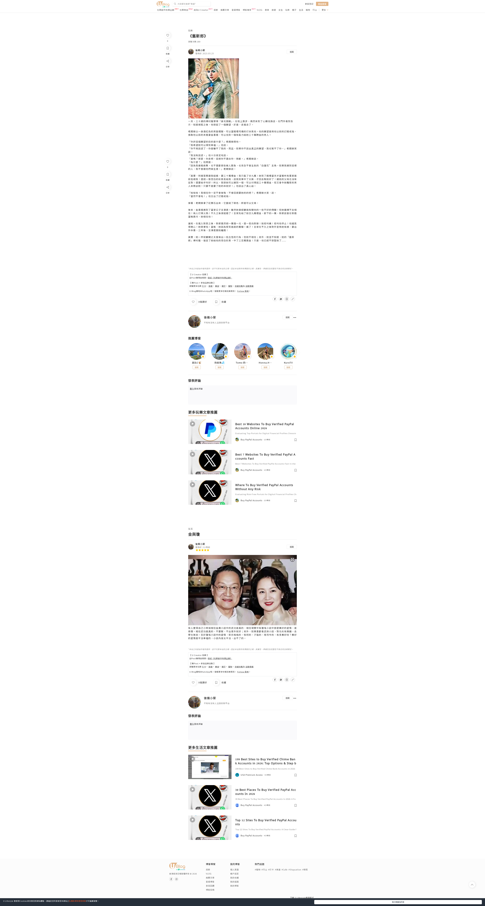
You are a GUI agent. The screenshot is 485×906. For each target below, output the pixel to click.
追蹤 (292, 51)
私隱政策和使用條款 (77, 901)
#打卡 (271, 869)
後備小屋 (200, 50)
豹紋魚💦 (219, 362)
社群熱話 (184, 9)
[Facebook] (167, 194)
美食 (267, 9)
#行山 (264, 869)
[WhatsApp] (167, 201)
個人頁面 (234, 869)
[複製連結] (167, 215)
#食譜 (278, 869)
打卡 (204, 286)
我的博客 (234, 885)
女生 (280, 9)
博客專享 (247, 9)
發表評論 (196, 388)
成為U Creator (201, 9)
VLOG (259, 9)
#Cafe (284, 869)
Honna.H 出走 (265, 362)
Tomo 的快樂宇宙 (242, 362)
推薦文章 (225, 9)
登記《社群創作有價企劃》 (220, 277)
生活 (301, 9)
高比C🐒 (196, 362)
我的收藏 (234, 877)
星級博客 (236, 9)
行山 (315, 9)
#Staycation (294, 869)
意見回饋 (210, 885)
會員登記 (309, 3)
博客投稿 (210, 889)
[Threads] (167, 208)
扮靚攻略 (239, 286)
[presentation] (188, 352)
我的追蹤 (234, 881)
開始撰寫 (322, 3)
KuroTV (288, 362)
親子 (294, 9)
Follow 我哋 (243, 291)
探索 (216, 9)
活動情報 (249, 286)
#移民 (305, 869)
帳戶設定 (234, 873)
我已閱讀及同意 (398, 902)
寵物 (308, 9)
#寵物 (257, 869)
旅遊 (274, 9)
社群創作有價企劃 (165, 9)
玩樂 (287, 9)
